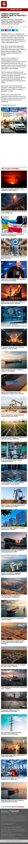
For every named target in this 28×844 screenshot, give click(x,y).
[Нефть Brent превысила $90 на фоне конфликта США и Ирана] (14, 179)
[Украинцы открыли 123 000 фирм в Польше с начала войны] (14, 224)
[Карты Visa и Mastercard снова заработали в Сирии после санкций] (14, 382)
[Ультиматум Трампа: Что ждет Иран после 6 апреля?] (14, 608)
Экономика (11, 26)
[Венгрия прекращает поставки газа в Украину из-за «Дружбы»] (14, 768)
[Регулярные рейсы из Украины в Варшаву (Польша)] (14, 120)
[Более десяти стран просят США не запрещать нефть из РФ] (14, 540)
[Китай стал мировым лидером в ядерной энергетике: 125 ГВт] (14, 563)
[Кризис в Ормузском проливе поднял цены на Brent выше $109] (14, 495)
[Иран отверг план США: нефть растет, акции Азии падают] (14, 745)
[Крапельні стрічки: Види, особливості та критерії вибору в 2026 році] (14, 427)
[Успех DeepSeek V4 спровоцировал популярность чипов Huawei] (14, 473)
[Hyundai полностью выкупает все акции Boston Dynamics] (14, 247)
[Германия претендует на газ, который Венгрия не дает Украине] (14, 655)
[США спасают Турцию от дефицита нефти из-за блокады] (14, 360)
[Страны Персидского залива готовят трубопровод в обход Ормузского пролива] (14, 631)
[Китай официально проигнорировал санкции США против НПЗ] (14, 405)
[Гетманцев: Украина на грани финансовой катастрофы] (14, 700)
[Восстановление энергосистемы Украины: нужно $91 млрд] (14, 723)
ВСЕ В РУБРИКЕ (13, 807)
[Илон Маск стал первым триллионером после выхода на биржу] (14, 269)
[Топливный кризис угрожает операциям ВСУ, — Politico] (14, 677)
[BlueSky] (2, 30)
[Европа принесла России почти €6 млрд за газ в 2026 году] (14, 202)
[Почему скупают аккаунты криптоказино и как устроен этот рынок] (14, 315)
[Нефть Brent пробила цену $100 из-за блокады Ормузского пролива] (14, 292)
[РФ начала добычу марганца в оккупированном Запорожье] (14, 586)
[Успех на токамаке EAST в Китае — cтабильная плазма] (14, 450)
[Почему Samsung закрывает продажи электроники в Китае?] (14, 518)
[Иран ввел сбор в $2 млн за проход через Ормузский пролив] (14, 790)
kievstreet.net (11, 105)
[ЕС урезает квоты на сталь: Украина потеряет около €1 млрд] (14, 337)
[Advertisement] (14, 149)
